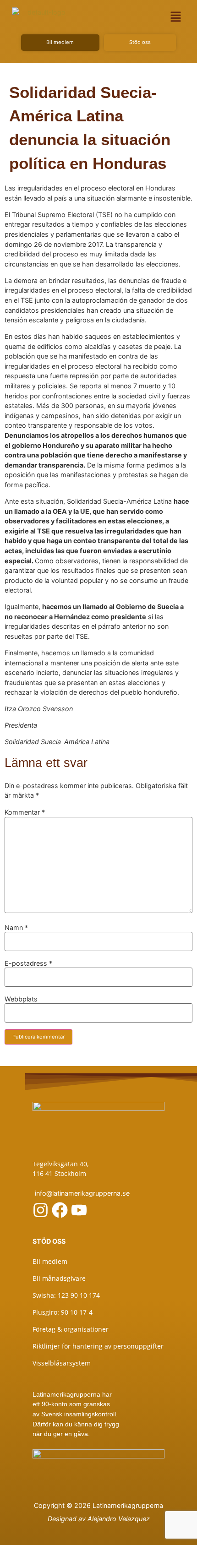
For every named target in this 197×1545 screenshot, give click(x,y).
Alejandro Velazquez (119, 1519)
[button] (176, 16)
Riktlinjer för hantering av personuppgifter (98, 1346)
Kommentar (25, 812)
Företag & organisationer (71, 1329)
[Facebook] (60, 1210)
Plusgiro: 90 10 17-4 (63, 1312)
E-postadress (28, 963)
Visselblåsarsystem (62, 1363)
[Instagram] (41, 1210)
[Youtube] (79, 1210)
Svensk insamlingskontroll (77, 1414)
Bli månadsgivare (59, 1278)
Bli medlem (50, 1261)
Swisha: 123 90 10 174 (66, 1295)
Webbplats (21, 999)
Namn (16, 928)
